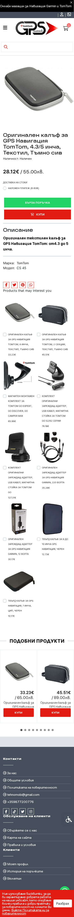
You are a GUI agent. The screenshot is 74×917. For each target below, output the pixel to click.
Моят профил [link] (17, 864)
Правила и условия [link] (21, 845)
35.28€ (46, 487)
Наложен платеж (23, 188)
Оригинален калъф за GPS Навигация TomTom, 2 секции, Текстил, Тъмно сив (55, 342)
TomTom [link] (23, 263)
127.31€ (12, 497)
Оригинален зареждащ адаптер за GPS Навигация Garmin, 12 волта (20, 546)
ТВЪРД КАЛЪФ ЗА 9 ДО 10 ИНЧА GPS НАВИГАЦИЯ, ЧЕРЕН (55, 544)
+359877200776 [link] (20, 802)
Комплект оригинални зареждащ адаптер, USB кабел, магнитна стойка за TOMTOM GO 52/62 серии (55, 408)
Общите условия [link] (20, 780)
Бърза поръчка (37, 202)
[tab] (21, 730)
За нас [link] (12, 773)
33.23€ (12, 354)
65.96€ (12, 421)
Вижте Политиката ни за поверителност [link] (25, 911)
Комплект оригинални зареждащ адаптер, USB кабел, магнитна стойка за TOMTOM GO (21, 480)
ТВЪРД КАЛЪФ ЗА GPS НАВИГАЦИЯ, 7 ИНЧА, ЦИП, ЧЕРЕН (20, 605)
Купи (40, 214)
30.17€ (11, 559)
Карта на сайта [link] (19, 837)
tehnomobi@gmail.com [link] (23, 794)
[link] (62, 15)
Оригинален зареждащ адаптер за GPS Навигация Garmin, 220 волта (54, 475)
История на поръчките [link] (25, 871)
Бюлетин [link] (14, 878)
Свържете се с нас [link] (22, 830)
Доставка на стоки (15, 182)
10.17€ (11, 616)
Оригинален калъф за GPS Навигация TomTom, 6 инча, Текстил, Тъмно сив (21, 342)
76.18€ (45, 426)
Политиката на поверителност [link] (32, 787)
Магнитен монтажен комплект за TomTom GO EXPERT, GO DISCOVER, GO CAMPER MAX (21, 406)
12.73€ (45, 554)
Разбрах (62, 903)
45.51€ (45, 354)
